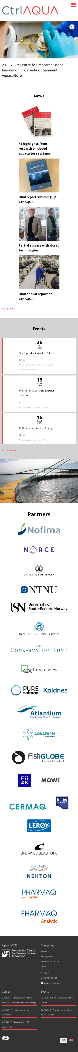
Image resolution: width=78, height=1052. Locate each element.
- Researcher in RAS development (15, 1024)
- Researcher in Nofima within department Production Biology (19, 1000)
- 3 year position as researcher (15, 1012)
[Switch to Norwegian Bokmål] (71, 1040)
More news (8, 309)
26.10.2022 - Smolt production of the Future (57, 1000)
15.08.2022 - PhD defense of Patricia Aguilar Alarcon (57, 1012)
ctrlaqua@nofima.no (52, 983)
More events (9, 450)
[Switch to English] (63, 1040)
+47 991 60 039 (50, 978)
